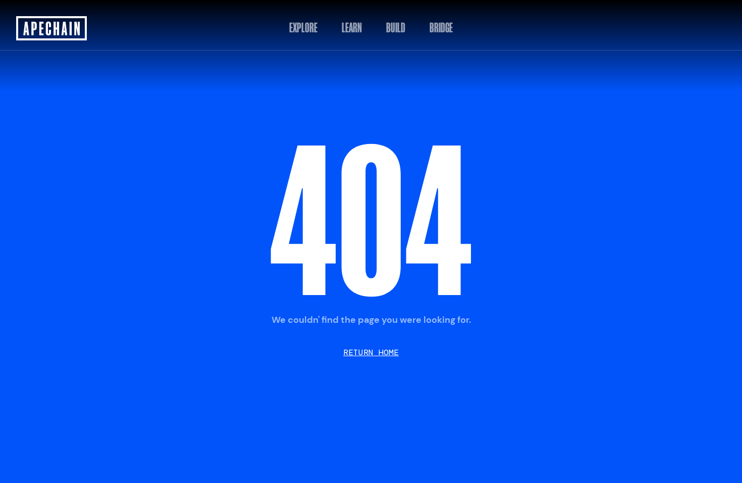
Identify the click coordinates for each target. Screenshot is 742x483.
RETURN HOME (371, 353)
